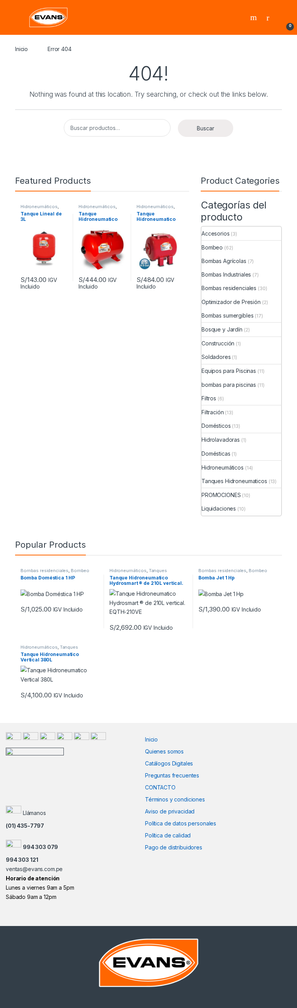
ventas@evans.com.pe (34, 869)
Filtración (212, 412)
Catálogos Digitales (169, 763)
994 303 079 (40, 847)
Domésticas (215, 453)
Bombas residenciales (228, 288)
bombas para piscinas (228, 384)
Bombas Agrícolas (223, 261)
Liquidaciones (218, 508)
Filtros (208, 398)
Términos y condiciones (175, 799)
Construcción (217, 343)
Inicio (21, 49)
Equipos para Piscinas (228, 370)
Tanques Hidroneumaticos (234, 481)
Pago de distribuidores (173, 847)
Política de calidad (168, 835)
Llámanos (34, 813)
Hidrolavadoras (220, 439)
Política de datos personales (180, 823)
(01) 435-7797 (25, 825)
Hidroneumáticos (39, 206)
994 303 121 (22, 859)
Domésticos (216, 425)
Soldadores (216, 357)
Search (254, 17)
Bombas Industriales (226, 274)
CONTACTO (160, 787)
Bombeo (212, 247)
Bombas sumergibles (227, 315)
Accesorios (215, 233)
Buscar (205, 128)
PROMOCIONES (221, 495)
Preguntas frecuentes (172, 775)
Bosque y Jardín (221, 329)
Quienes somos (164, 751)
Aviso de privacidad (170, 811)
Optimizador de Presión (231, 302)
